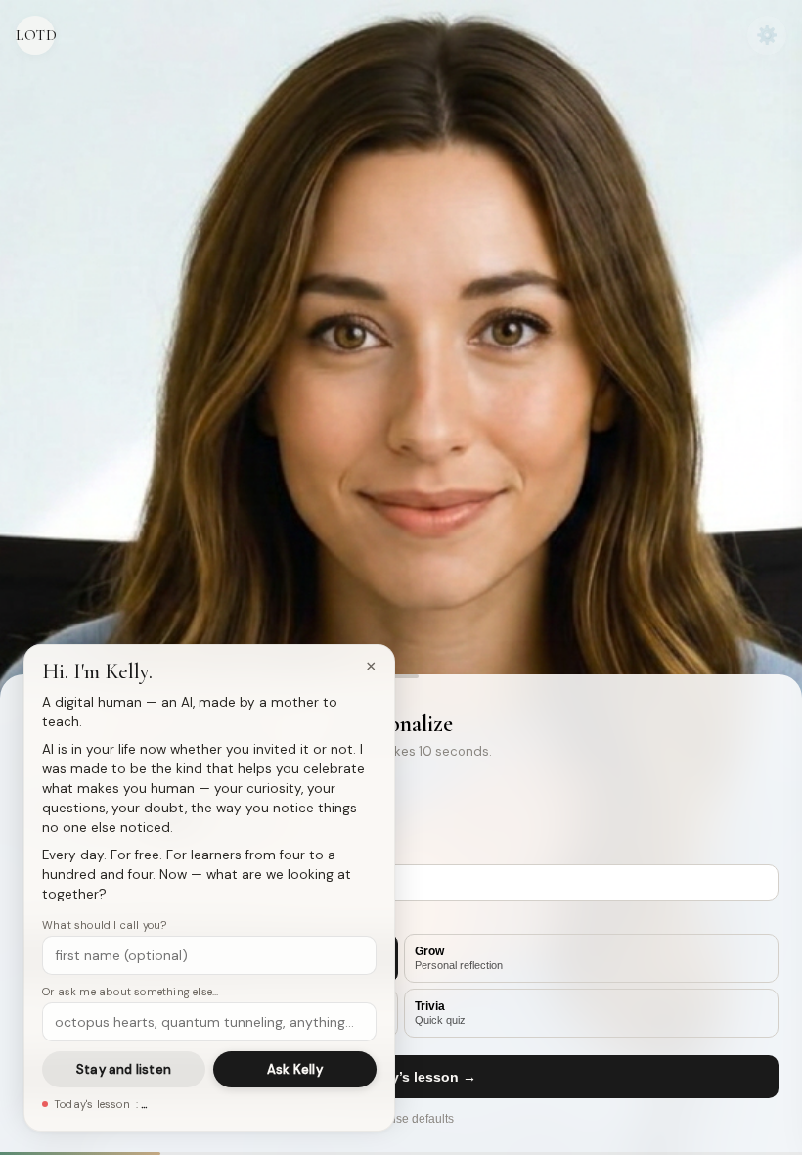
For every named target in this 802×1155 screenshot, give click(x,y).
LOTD (35, 35)
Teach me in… (67, 851)
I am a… (46, 786)
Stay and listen (123, 1069)
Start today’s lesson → (401, 1077)
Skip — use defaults (401, 1119)
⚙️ (767, 35)
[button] (401, 676)
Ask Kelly (295, 1069)
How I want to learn (96, 921)
